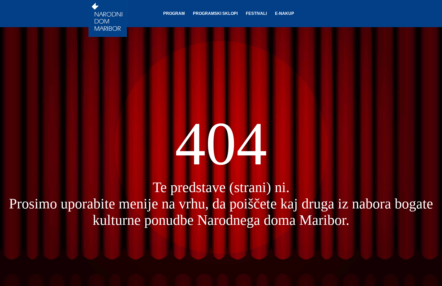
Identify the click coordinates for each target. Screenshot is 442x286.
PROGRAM (174, 13)
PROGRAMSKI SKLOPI (215, 13)
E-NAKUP (284, 13)
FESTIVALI (256, 13)
